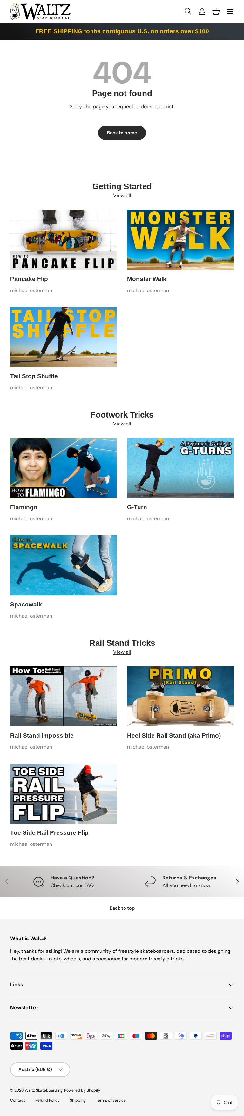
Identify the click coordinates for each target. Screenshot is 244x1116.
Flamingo (23, 507)
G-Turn (137, 507)
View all (122, 195)
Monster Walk (146, 279)
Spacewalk (26, 604)
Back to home (122, 133)
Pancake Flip (29, 279)
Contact (17, 1100)
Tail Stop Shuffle (34, 376)
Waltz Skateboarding (44, 1090)
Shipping (78, 1100)
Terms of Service (111, 1100)
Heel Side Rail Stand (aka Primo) (174, 735)
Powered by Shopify (82, 1090)
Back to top (122, 908)
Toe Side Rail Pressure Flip (49, 832)
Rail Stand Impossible (42, 735)
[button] (216, 11)
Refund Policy (47, 1100)
